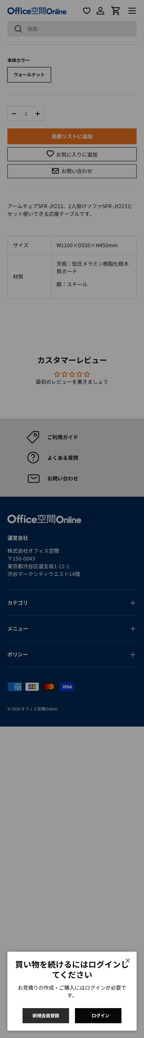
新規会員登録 (45, 1015)
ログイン (100, 1015)
